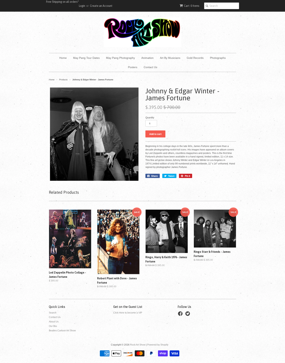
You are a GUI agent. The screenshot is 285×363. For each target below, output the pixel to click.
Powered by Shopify (157, 344)
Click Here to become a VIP (127, 312)
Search (52, 312)
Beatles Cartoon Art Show (62, 330)
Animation (147, 57)
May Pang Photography (120, 57)
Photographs (218, 57)
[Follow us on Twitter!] (188, 314)
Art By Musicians (170, 57)
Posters (132, 67)
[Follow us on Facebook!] (181, 314)
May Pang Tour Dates (86, 57)
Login (82, 5)
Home (63, 57)
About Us (54, 321)
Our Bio (53, 326)
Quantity (149, 117)
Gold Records (195, 57)
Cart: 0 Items (191, 5)
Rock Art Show (137, 344)
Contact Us (150, 67)
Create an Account (101, 5)
